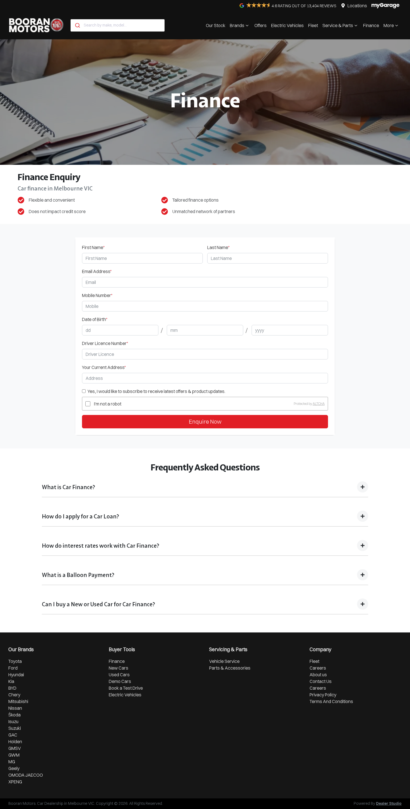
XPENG (15, 781)
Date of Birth (94, 319)
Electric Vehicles (287, 25)
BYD (12, 688)
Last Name (218, 247)
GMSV (14, 748)
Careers (318, 668)
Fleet (313, 25)
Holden (15, 741)
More (389, 25)
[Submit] (77, 25)
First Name (93, 247)
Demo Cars (120, 681)
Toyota (15, 661)
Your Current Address (104, 367)
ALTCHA (319, 404)
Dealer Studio (389, 804)
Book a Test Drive (126, 688)
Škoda (14, 715)
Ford (13, 668)
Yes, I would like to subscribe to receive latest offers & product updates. (156, 391)
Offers (260, 25)
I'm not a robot (107, 404)
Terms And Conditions (331, 701)
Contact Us (321, 681)
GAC (12, 735)
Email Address (97, 271)
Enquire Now (205, 421)
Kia (11, 681)
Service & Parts (337, 25)
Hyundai (16, 674)
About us (318, 674)
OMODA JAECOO (25, 775)
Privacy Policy (323, 694)
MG (11, 761)
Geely (14, 768)
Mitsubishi (18, 701)
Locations (357, 5)
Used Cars (119, 674)
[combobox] (118, 25)
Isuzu (13, 721)
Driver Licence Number (105, 343)
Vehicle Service (224, 661)
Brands (237, 25)
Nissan (15, 708)
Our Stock (215, 25)
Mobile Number (97, 295)
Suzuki (14, 728)
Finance (371, 25)
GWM (14, 755)
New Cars (118, 668)
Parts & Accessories (229, 668)
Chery (14, 694)
